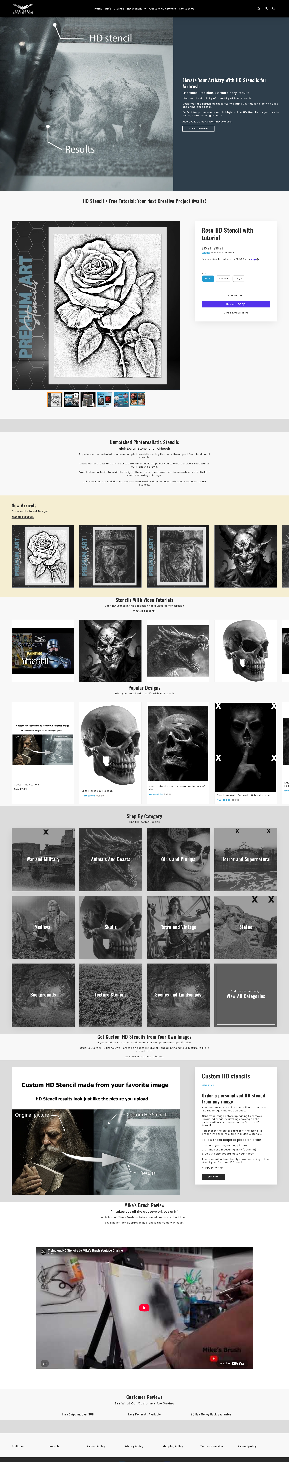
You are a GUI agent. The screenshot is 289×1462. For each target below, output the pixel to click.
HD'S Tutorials (114, 8)
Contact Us (186, 8)
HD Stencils (134, 8)
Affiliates (18, 1446)
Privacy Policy (134, 1446)
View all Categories (198, 128)
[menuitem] (98, 8)
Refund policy (247, 1446)
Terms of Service (211, 1446)
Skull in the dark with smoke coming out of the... (177, 788)
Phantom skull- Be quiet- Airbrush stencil (244, 795)
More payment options (236, 313)
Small (208, 278)
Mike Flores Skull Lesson (97, 791)
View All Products (23, 516)
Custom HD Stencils (162, 8)
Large (239, 278)
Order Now (213, 1176)
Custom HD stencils (27, 784)
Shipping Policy (173, 1446)
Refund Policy (96, 1446)
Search (54, 1446)
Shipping (206, 252)
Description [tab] (208, 1085)
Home (98, 8)
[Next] (182, 305)
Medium (223, 278)
